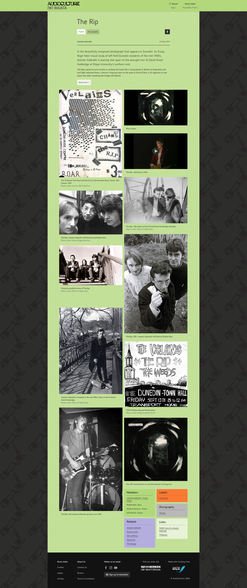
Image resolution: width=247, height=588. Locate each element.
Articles (60, 578)
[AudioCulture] (64, 5)
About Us (81, 561)
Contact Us (82, 567)
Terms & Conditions (85, 578)
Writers (80, 573)
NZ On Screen (150, 568)
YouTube (115, 567)
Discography (93, 31)
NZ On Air (179, 569)
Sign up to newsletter (118, 574)
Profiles (60, 567)
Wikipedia (163, 535)
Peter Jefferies (132, 536)
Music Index (62, 561)
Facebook (167, 31)
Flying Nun (163, 498)
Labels (60, 573)
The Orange (131, 544)
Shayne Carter (132, 532)
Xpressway (131, 540)
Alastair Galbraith (134, 528)
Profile (81, 31)
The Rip (162, 513)
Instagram (111, 567)
